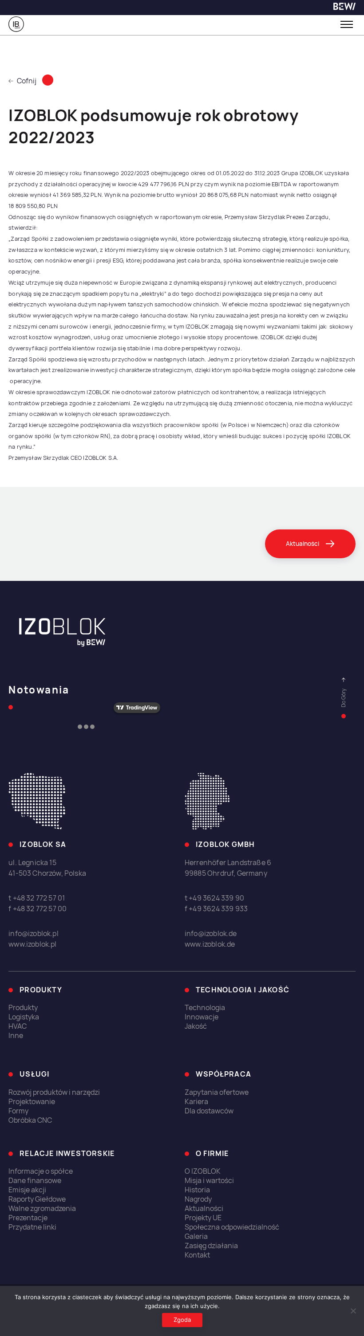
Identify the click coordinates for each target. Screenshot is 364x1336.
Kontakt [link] (197, 1255)
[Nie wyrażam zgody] (352, 1310)
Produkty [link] (23, 1007)
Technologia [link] (205, 1007)
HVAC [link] (17, 1026)
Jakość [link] (196, 1026)
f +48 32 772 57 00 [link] (37, 908)
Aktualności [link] (204, 1208)
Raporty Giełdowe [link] (37, 1199)
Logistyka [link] (23, 1017)
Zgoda (182, 1319)
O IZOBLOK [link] (203, 1171)
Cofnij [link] (26, 81)
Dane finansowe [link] (34, 1180)
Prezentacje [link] (27, 1217)
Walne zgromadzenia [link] (42, 1208)
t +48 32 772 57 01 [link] (36, 898)
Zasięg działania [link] (211, 1245)
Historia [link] (197, 1190)
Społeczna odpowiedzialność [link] (232, 1227)
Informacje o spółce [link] (40, 1171)
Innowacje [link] (201, 1017)
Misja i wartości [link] (209, 1180)
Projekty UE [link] (203, 1217)
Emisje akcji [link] (27, 1190)
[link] (344, 7)
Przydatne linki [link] (32, 1227)
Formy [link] (18, 1111)
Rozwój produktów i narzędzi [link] (54, 1092)
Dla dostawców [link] (209, 1111)
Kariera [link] (196, 1101)
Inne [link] (15, 1035)
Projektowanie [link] (31, 1101)
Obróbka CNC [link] (30, 1120)
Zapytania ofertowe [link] (217, 1092)
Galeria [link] (196, 1236)
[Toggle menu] (347, 24)
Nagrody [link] (198, 1199)
